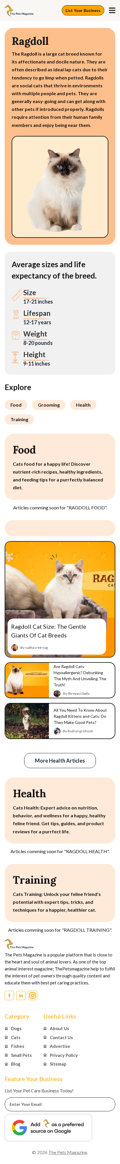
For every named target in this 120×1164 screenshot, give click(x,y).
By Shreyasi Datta (76, 693)
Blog (15, 1063)
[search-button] (112, 10)
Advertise (60, 1046)
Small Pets (21, 1055)
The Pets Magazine (67, 1152)
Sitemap (58, 1063)
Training (19, 419)
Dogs (16, 1028)
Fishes (17, 1046)
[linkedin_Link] (21, 995)
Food (16, 405)
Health (83, 405)
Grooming (49, 405)
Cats (15, 1037)
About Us (59, 1028)
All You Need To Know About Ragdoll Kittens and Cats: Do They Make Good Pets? (80, 716)
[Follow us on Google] (48, 1127)
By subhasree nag (34, 647)
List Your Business (83, 10)
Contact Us (61, 1037)
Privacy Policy (64, 1055)
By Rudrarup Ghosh (78, 731)
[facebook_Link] (9, 995)
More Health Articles (60, 760)
